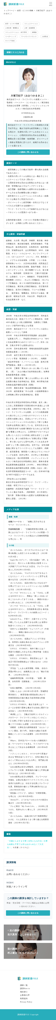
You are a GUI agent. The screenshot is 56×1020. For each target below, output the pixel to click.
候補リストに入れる (15, 52)
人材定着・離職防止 (12, 28)
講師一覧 (24, 985)
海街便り (24, 992)
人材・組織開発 (29, 28)
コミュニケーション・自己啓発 (16, 32)
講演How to (25, 988)
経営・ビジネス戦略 (12, 23)
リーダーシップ (10, 36)
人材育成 (45, 36)
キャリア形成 (10, 40)
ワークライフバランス (29, 36)
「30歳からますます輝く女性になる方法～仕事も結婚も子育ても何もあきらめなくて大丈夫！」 (27, 844)
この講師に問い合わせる (28, 152)
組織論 (34, 32)
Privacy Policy (26, 1002)
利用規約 (24, 998)
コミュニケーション (31, 23)
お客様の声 (25, 995)
